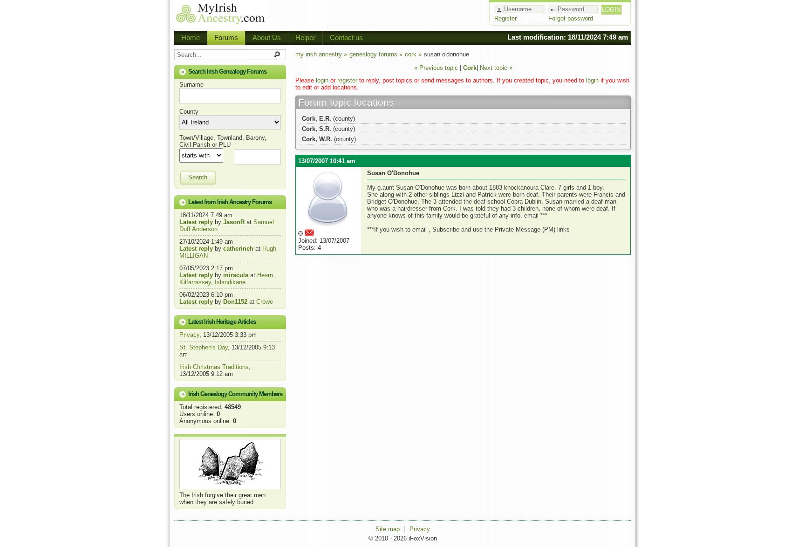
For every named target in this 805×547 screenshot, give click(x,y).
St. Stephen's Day (203, 347)
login (322, 80)
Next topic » (496, 67)
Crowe (264, 301)
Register (505, 18)
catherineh (238, 248)
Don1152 (235, 301)
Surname (191, 84)
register (347, 80)
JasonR (234, 222)
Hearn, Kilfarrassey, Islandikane (227, 279)
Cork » (413, 54)
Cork (470, 67)
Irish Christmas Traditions (214, 366)
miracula (235, 275)
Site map (387, 529)
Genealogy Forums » (375, 54)
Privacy (189, 334)
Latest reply (196, 222)
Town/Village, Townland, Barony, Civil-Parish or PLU (222, 141)
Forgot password (570, 18)
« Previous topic (436, 67)
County (188, 111)
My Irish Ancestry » (321, 54)
